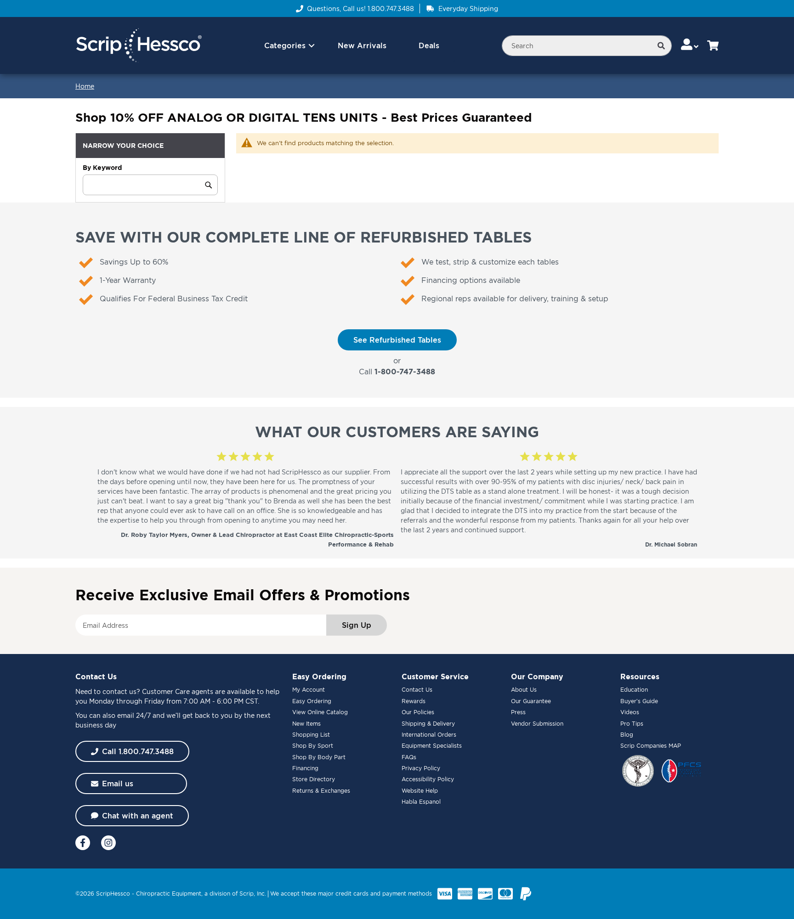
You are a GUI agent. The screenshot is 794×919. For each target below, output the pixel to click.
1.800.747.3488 (391, 8)
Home (84, 86)
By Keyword (102, 167)
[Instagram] (108, 842)
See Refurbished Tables (397, 340)
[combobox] (587, 45)
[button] (690, 45)
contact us (119, 691)
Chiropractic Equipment (168, 893)
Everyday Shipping (468, 8)
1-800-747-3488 (404, 371)
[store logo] (138, 45)
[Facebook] (82, 842)
